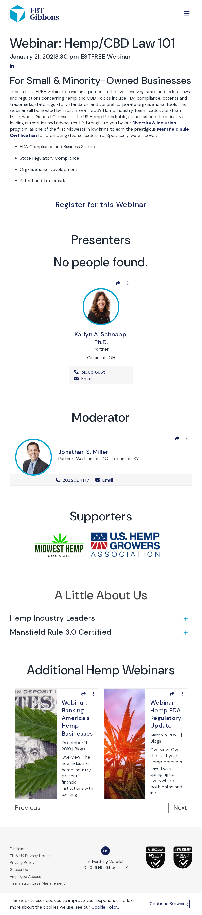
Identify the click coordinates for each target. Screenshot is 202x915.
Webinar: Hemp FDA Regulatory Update (166, 714)
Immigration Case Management (37, 883)
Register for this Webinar (101, 204)
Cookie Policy (104, 907)
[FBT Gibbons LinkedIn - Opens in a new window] (105, 850)
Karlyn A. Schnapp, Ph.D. (101, 338)
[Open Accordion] (185, 618)
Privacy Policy (22, 862)
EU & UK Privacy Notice (30, 855)
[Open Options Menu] (128, 283)
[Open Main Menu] (186, 14)
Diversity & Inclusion (154, 123)
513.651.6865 (103, 372)
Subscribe (19, 869)
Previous (28, 807)
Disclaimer (19, 848)
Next (180, 807)
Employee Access (25, 876)
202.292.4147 (76, 480)
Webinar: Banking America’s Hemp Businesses (77, 718)
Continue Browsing (169, 904)
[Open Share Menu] (118, 283)
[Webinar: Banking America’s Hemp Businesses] (36, 743)
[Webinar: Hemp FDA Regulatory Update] (124, 743)
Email (86, 379)
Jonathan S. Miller (83, 452)
